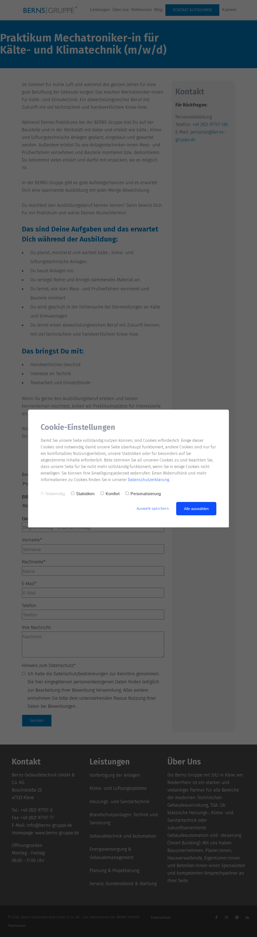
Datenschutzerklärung (148, 479)
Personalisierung (146, 494)
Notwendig (55, 494)
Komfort (112, 494)
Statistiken (85, 494)
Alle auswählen (196, 508)
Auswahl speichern (153, 508)
